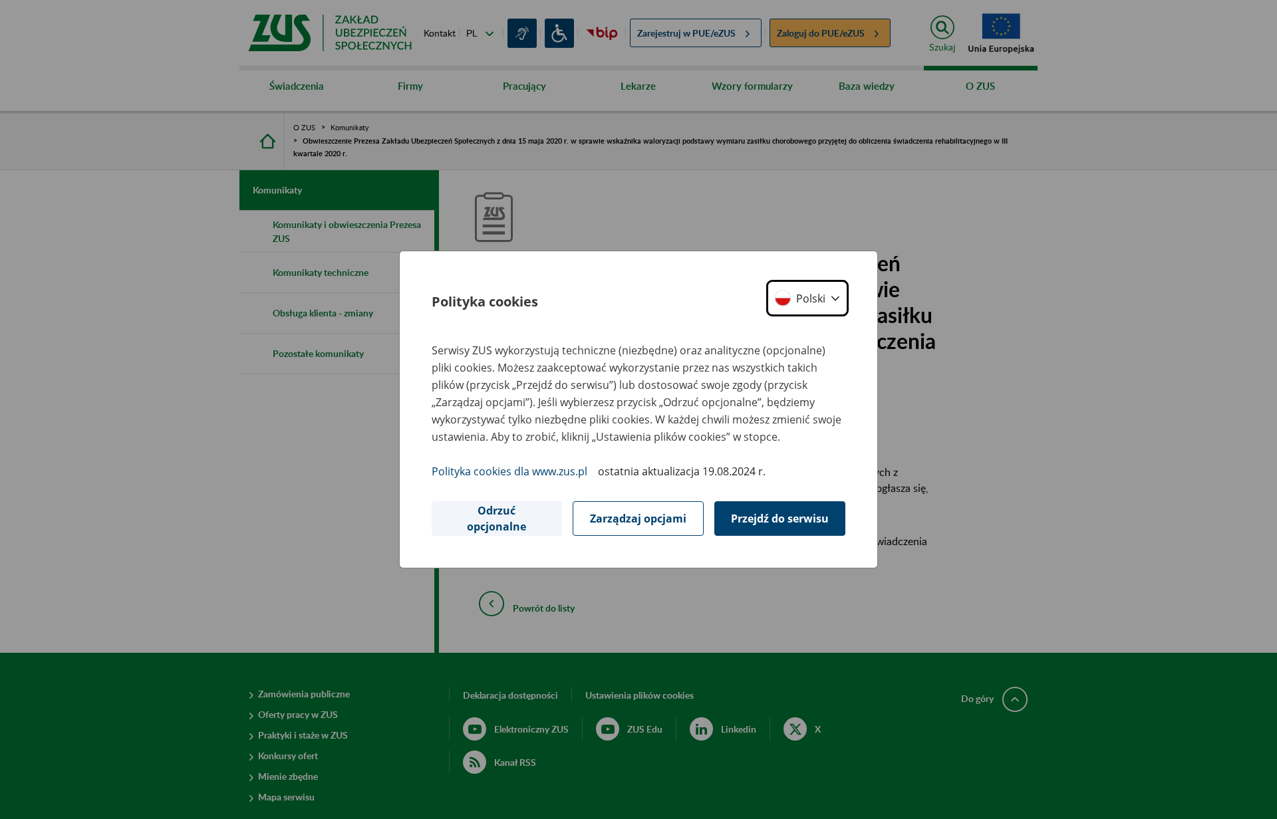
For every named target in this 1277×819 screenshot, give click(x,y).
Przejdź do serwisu (780, 518)
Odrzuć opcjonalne (496, 518)
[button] (807, 298)
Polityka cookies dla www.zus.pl (509, 471)
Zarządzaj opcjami (638, 518)
